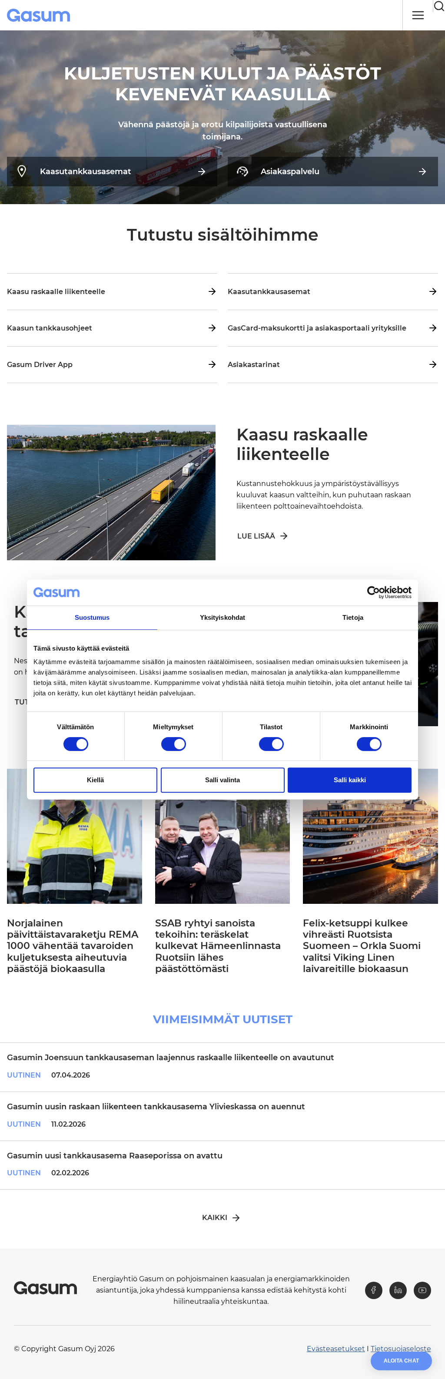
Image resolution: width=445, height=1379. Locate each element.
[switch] (173, 744)
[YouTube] (422, 1290)
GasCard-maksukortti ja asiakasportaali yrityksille (317, 328)
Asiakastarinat (254, 364)
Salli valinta (222, 780)
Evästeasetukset (336, 1349)
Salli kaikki (350, 780)
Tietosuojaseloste (401, 1349)
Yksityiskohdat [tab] (222, 617)
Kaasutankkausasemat (85, 171)
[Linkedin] (398, 1290)
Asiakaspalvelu (290, 171)
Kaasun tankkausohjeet (49, 328)
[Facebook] (373, 1290)
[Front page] (39, 15)
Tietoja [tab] (352, 617)
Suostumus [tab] (92, 617)
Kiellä (95, 780)
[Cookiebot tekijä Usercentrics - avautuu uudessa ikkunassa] (373, 592)
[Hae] (439, 6)
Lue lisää (256, 536)
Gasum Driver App (40, 364)
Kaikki (214, 1218)
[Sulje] (417, 15)
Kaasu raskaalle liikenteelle (56, 292)
